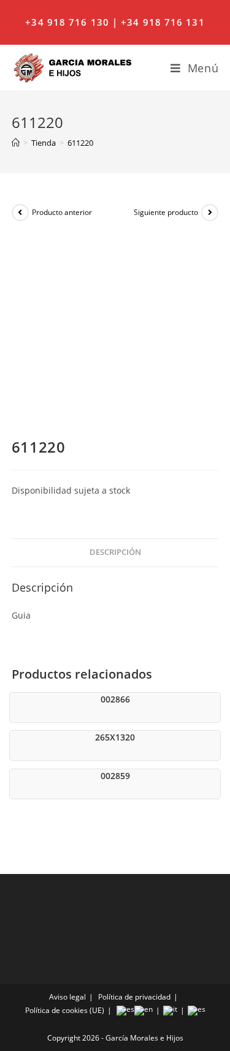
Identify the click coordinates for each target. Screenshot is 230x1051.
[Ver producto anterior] (20, 212)
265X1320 (115, 737)
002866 (115, 699)
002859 (115, 776)
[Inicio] (16, 142)
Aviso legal (67, 997)
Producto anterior (62, 212)
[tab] (115, 553)
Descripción (115, 552)
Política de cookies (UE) (64, 1010)
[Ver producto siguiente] (209, 212)
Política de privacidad (134, 997)
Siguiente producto (166, 212)
